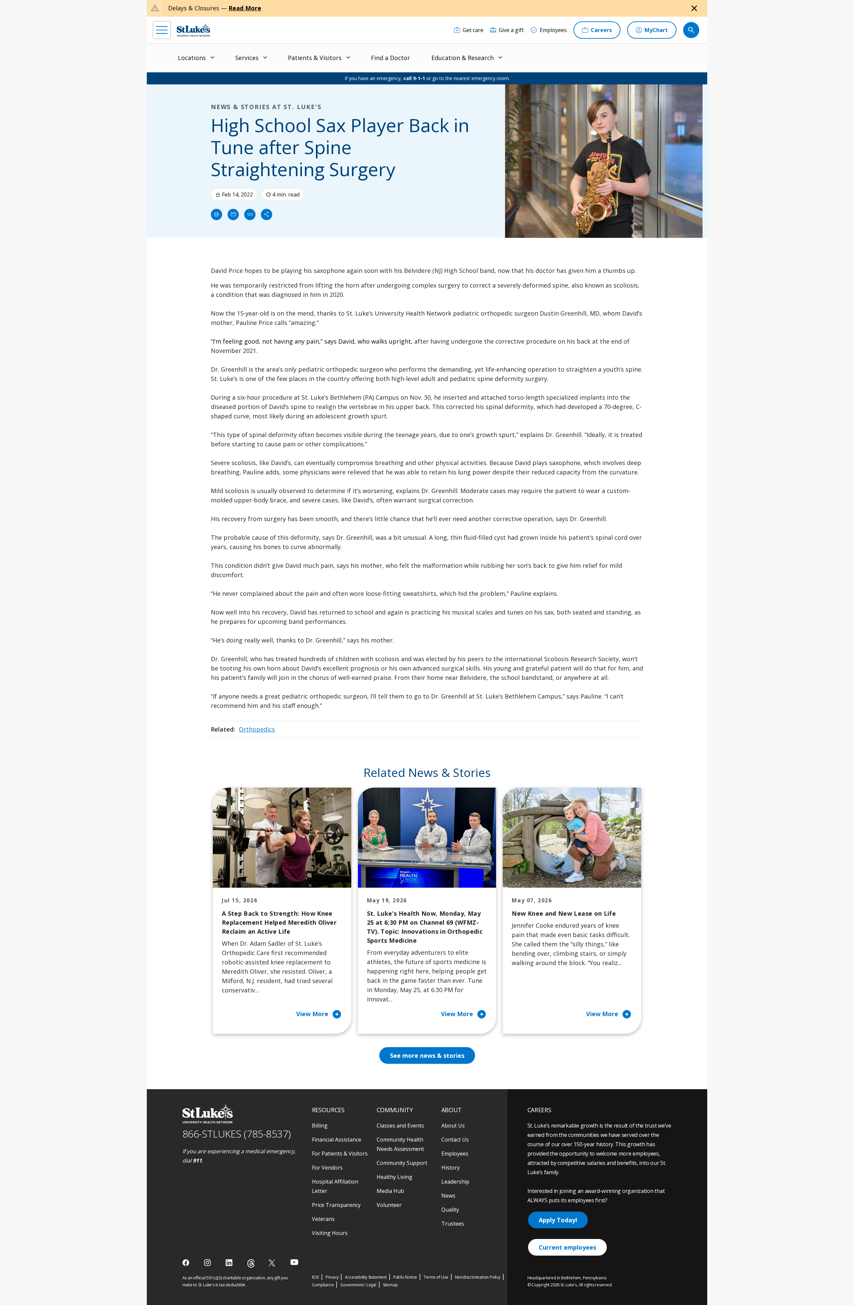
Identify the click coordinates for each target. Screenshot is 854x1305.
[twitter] (273, 1262)
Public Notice (405, 1277)
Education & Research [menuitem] (462, 58)
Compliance (323, 1285)
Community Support (402, 1163)
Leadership (455, 1181)
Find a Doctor (390, 58)
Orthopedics (257, 729)
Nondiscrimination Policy (477, 1277)
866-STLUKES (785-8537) (236, 1134)
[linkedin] (230, 1262)
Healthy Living (394, 1177)
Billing (320, 1125)
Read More (245, 8)
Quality (450, 1209)
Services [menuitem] (247, 58)
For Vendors (327, 1167)
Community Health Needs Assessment (400, 1144)
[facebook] (186, 1262)
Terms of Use (436, 1277)
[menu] (162, 30)
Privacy (332, 1277)
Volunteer (389, 1205)
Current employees (567, 1247)
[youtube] (294, 1262)
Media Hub (390, 1191)
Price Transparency (336, 1205)
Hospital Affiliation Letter (335, 1186)
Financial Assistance (336, 1139)
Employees (454, 1153)
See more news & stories (427, 1055)
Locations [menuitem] (192, 58)
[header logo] (193, 29)
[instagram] (208, 1262)
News (448, 1195)
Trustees (452, 1223)
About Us (453, 1125)
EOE (315, 1277)
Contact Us (455, 1139)
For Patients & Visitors (340, 1153)
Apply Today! (558, 1220)
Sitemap (390, 1285)
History (450, 1167)
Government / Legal (358, 1285)
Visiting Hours (330, 1233)
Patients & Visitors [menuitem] (315, 58)
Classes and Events (400, 1125)
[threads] (251, 1263)
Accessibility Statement (365, 1277)
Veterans (323, 1219)
